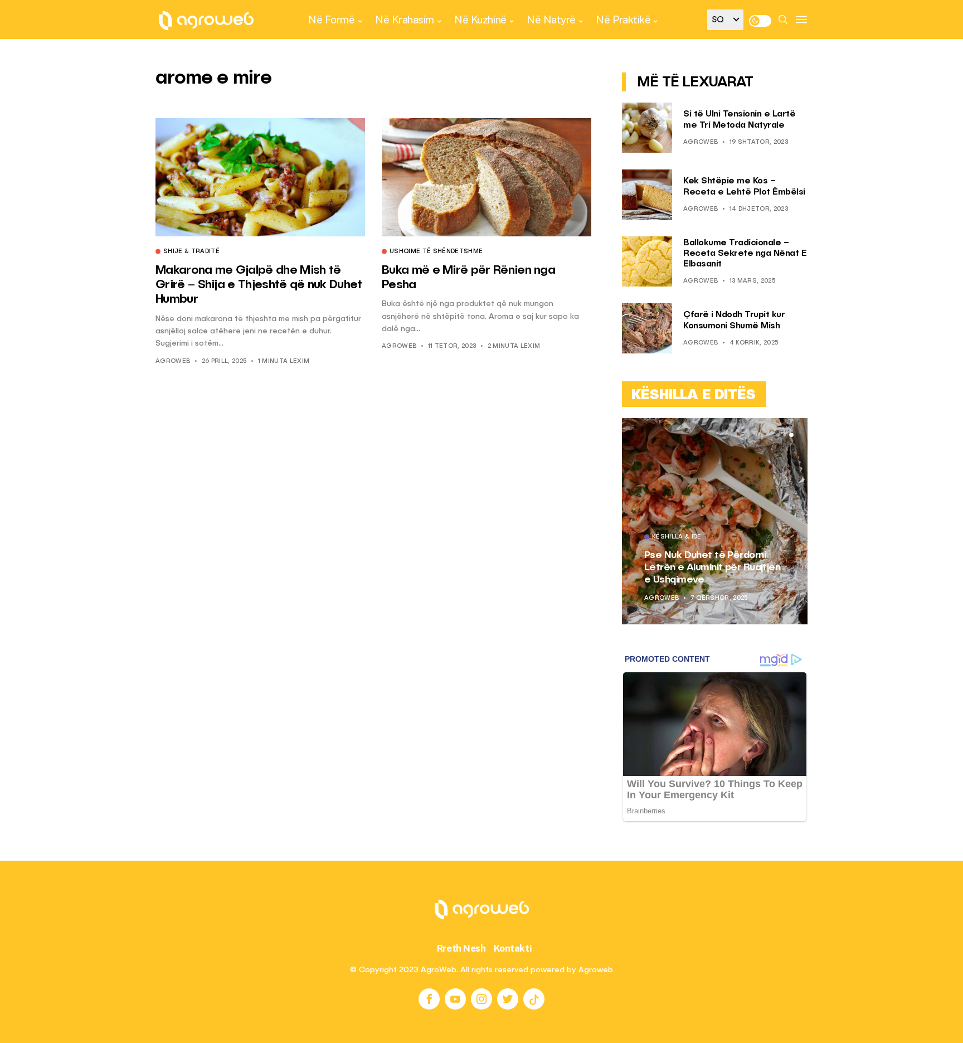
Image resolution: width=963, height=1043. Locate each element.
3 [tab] (791, 434)
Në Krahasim (404, 19)
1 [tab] (778, 435)
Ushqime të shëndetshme (436, 252)
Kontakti (513, 948)
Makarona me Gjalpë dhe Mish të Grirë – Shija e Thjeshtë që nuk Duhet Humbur (258, 285)
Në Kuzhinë (480, 19)
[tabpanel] (715, 521)
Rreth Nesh (461, 948)
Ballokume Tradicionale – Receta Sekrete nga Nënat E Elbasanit (744, 254)
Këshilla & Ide (677, 537)
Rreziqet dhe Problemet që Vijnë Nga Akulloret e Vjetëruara (707, 567)
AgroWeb (172, 361)
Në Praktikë (623, 19)
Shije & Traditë (191, 252)
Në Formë (331, 19)
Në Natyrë (551, 19)
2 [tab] (784, 434)
